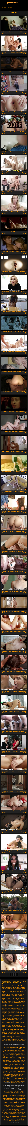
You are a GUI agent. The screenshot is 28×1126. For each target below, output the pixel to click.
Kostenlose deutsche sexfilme (11, 1063)
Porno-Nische (10, 8)
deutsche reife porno (20, 990)
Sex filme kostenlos (8, 1091)
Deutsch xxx (7, 1113)
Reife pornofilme (11, 1117)
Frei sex (18, 1056)
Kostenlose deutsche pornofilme (17, 1061)
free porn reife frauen (10, 992)
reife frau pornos (9, 1029)
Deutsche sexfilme (18, 1099)
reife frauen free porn (19, 1029)
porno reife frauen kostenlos (15, 1018)
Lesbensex (6, 1072)
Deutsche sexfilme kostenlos (11, 1068)
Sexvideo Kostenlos (11, 1103)
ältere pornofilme (16, 985)
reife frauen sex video (10, 1035)
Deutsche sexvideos (8, 1067)
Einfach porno (11, 1056)
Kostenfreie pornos (9, 1099)
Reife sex (14, 1101)
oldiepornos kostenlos (19, 1014)
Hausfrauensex (20, 1103)
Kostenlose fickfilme (19, 1065)
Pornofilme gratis (20, 1117)
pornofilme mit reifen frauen (14, 1019)
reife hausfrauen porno (10, 1040)
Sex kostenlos (21, 1057)
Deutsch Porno (10, 1050)
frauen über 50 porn (7, 991)
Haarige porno (17, 1096)
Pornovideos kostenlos (16, 1075)
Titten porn (13, 1048)
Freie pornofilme (14, 1058)
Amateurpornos (20, 1072)
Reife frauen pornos (14, 2)
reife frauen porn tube (16, 1030)
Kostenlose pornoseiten (12, 1115)
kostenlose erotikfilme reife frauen (10, 1001)
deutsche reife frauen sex (8, 990)
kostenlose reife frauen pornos (13, 1009)
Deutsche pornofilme (20, 1108)
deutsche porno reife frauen (13, 987)
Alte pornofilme (6, 1075)
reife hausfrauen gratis (11, 1039)
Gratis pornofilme (15, 1105)
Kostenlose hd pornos (19, 1067)
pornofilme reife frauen (7, 1021)
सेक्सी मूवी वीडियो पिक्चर (13, 1077)
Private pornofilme (14, 1116)
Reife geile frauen (19, 1050)
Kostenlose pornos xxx (8, 1108)
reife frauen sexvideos (12, 1036)
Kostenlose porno (6, 1060)
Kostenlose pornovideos (17, 1106)
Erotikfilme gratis (7, 1074)
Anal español (21, 1077)
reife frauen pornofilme (11, 1033)
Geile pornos (12, 1119)
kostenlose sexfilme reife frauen (10, 1012)
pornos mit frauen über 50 (17, 1022)
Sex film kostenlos (19, 1070)
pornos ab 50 (17, 1021)
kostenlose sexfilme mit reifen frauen (11, 1011)
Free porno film (19, 1078)
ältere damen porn (6, 985)
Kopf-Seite (3, 7)
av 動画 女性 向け (10, 1081)
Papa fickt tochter (20, 1054)
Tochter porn (14, 1053)
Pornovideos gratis (7, 1071)
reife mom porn (14, 1042)
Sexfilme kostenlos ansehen (18, 1074)
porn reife (4, 1015)
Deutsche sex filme (16, 1064)
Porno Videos (5, 1116)
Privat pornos (6, 1058)
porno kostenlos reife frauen (15, 1016)
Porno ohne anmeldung (19, 1071)
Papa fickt (5, 1056)
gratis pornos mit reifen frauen (13, 998)
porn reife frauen (11, 1015)
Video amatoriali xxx (17, 1079)
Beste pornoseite (9, 1112)
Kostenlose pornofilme (19, 1112)
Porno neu (11, 1065)
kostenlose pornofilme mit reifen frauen (15, 1004)
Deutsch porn (11, 1098)
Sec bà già (5, 1078)
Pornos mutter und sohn (15, 1051)
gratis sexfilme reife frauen (18, 999)
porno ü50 (4, 1019)
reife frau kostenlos (14, 1028)
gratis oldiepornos (15, 995)
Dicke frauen (13, 1047)
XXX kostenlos (6, 1047)
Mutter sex (5, 1051)
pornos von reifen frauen (14, 1023)
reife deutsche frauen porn (15, 1026)
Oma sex (11, 1102)
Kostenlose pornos (12, 1057)
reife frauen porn (6, 1030)
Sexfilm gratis (22, 1058)
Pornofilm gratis (15, 1060)
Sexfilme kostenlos (20, 1098)
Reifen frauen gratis (8, 1096)
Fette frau (19, 1047)
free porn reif (16, 991)
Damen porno (12, 1072)
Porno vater (12, 1054)
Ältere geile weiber (19, 1120)
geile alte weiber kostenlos (12, 994)
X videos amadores (19, 1081)
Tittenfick (19, 1048)
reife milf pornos (6, 1042)
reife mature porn (21, 1040)
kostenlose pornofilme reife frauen (10, 1005)
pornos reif (4, 1023)
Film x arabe (11, 1078)
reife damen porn (15, 1025)
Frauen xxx (16, 1102)
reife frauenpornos (13, 1037)
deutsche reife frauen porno (18, 988)
